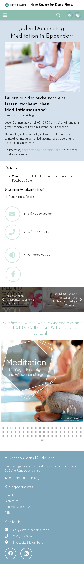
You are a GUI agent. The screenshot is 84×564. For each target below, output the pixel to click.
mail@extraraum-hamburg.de (30, 530)
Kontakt (9, 495)
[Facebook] (70, 15)
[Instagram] (78, 15)
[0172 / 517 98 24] (8, 536)
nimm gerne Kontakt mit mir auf (40, 150)
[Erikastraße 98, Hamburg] (8, 542)
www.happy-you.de (37, 255)
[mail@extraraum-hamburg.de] (8, 530)
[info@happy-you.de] (14, 214)
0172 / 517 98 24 (22, 536)
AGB (7, 512)
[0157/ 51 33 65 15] (14, 232)
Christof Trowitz (27, 387)
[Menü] (5, 15)
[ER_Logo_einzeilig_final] (15, 5)
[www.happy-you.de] (14, 255)
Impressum (11, 501)
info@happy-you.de (38, 213)
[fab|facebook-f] (13, 274)
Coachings (72, 384)
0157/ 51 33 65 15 (36, 232)
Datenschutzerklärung (18, 507)
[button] (58, 15)
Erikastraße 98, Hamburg (27, 543)
